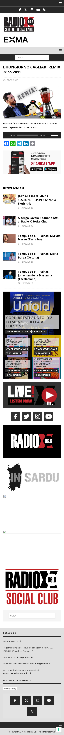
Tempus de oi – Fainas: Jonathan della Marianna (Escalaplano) (35, 275)
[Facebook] (20, 10)
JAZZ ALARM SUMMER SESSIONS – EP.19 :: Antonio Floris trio (37, 199)
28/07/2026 (27, 225)
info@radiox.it (25, 657)
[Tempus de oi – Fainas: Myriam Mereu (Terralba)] (9, 238)
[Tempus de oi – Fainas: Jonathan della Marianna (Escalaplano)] (9, 274)
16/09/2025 (15, 374)
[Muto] (48, 135)
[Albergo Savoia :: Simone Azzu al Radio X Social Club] (9, 220)
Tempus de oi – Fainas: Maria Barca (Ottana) (38, 255)
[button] (59, 3)
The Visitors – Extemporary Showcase (42, 342)
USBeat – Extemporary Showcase (13, 342)
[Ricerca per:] (32, 57)
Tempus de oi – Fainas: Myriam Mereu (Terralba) (39, 237)
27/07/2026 (27, 243)
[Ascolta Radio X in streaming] (32, 406)
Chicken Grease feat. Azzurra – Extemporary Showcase (43, 363)
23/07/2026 (27, 283)
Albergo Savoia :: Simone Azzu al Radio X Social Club (38, 219)
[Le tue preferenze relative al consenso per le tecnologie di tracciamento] (59, 730)
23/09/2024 (44, 374)
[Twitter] (26, 10)
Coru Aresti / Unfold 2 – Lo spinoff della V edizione (30, 322)
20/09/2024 (44, 353)
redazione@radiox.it (21, 673)
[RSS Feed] (44, 10)
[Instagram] (32, 10)
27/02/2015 (12, 80)
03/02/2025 (15, 353)
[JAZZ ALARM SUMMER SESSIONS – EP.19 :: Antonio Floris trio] (9, 199)
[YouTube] (48, 416)
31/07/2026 (27, 207)
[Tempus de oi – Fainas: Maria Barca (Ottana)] (9, 256)
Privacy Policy (10, 689)
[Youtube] (38, 10)
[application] (32, 135)
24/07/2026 (27, 261)
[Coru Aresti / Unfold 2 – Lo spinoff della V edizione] (32, 313)
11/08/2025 (40, 331)
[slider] (55, 135)
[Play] (7, 135)
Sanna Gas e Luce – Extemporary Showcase (16, 364)
